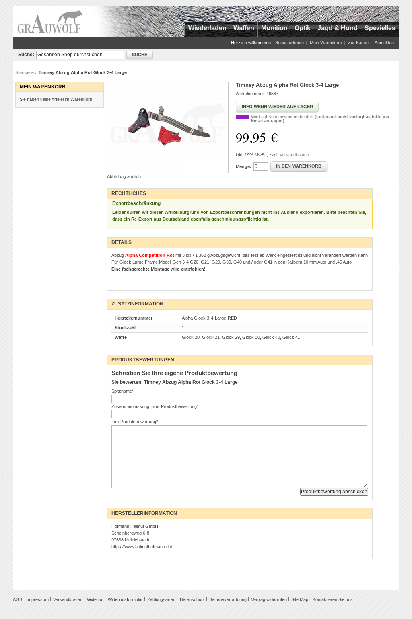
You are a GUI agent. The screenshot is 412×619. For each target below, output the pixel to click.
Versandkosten (294, 154)
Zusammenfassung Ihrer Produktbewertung (154, 406)
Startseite (24, 72)
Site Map (299, 599)
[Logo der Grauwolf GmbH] (50, 21)
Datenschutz (192, 599)
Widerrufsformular (125, 599)
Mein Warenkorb (326, 42)
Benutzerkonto (289, 42)
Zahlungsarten (161, 599)
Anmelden (384, 42)
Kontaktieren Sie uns (333, 599)
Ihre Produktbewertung (134, 421)
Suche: (26, 54)
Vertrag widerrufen (269, 599)
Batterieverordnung (228, 599)
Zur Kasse (358, 42)
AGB (17, 599)
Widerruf (95, 599)
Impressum (38, 599)
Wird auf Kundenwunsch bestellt (320, 118)
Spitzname (122, 391)
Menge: (243, 166)
